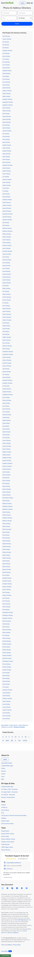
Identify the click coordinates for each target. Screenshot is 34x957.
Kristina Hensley (7, 655)
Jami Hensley (6, 125)
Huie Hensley (6, 36)
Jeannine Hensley (7, 220)
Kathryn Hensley (7, 521)
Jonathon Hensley (7, 383)
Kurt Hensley (6, 673)
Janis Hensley (6, 159)
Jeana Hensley (6, 197)
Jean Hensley (6, 194)
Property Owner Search (7, 842)
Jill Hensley (6, 285)
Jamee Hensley (7, 116)
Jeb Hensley (6, 222)
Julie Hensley (6, 435)
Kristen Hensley (7, 644)
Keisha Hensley (7, 552)
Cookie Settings (5, 955)
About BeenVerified (6, 763)
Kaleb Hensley (6, 455)
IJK (26, 737)
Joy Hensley (6, 406)
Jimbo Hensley (6, 294)
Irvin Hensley (6, 65)
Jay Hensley (6, 188)
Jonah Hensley (6, 377)
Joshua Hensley (7, 400)
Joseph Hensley (7, 392)
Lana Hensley (6, 704)
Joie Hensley (6, 369)
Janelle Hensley (7, 145)
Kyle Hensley (6, 678)
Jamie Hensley (6, 128)
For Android (4, 794)
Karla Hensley (6, 486)
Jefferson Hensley (7, 231)
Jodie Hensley (6, 326)
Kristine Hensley (7, 658)
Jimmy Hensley (7, 300)
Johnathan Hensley (8, 351)
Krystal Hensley (7, 667)
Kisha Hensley (6, 632)
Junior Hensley (7, 440)
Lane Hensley (6, 713)
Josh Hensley (6, 397)
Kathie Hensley (7, 515)
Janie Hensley (6, 156)
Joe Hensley (6, 331)
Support (3, 805)
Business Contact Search (8, 797)
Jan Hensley (6, 133)
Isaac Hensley (6, 68)
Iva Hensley (6, 76)
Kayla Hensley (6, 541)
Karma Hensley (7, 489)
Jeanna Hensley (7, 208)
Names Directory (23, 725)
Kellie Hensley (6, 564)
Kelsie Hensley (7, 572)
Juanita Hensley (7, 414)
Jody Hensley (6, 328)
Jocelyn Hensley (7, 320)
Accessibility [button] (4, 951)
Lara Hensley (6, 718)
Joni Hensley (6, 386)
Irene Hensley (6, 56)
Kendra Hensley (7, 581)
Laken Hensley (7, 701)
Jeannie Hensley (7, 217)
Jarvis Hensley (6, 174)
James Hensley (7, 119)
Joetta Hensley (7, 340)
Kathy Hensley (6, 523)
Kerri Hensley (6, 601)
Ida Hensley (6, 45)
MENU (28, 3)
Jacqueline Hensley (8, 102)
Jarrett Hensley (7, 171)
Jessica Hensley (7, 274)
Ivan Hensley (6, 79)
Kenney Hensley (7, 586)
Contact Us (4, 807)
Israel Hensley (6, 73)
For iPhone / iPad (6, 789)
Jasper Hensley (7, 185)
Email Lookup (5, 836)
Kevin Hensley (6, 607)
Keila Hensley (6, 549)
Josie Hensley (6, 403)
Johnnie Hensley (7, 363)
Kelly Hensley (6, 566)
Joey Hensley (6, 343)
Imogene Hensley (7, 50)
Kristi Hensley (6, 647)
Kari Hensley (6, 478)
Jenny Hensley (6, 248)
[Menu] (32, 3)
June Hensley (6, 437)
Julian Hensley (6, 432)
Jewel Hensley (6, 280)
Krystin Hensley (7, 670)
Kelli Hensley (6, 561)
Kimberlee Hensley (8, 612)
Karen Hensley (6, 475)
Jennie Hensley (7, 242)
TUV (19, 741)
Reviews (3, 771)
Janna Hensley (6, 162)
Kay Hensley (6, 535)
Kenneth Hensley (7, 584)
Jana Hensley (6, 136)
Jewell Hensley (7, 283)
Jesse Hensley (6, 271)
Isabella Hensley (7, 70)
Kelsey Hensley (7, 569)
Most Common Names (7, 823)
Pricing (3, 768)
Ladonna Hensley (7, 698)
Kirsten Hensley (7, 629)
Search (17, 24)
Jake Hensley (6, 113)
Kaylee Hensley (7, 543)
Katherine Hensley (7, 509)
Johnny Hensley (7, 366)
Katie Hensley (6, 526)
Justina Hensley (7, 446)
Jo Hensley (5, 303)
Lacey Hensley (6, 693)
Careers (3, 774)
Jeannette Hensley (7, 214)
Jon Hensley (6, 374)
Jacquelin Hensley (7, 99)
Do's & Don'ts (5, 810)
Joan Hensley (6, 306)
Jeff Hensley (6, 225)
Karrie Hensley (6, 492)
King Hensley (6, 624)
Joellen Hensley (7, 337)
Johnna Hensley (7, 360)
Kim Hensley (6, 609)
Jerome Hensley (7, 260)
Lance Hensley (6, 707)
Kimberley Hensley (8, 615)
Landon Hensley (7, 710)
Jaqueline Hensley (7, 165)
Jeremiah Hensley (7, 251)
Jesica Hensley (6, 265)
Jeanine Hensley (7, 205)
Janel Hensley (6, 142)
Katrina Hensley (7, 529)
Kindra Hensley (7, 621)
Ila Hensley (6, 47)
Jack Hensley (6, 85)
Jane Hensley (6, 139)
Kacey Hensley (6, 449)
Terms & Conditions (13, 932)
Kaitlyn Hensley (7, 452)
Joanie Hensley (7, 308)
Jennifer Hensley (7, 245)
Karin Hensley (6, 480)
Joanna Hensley (7, 314)
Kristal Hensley (7, 641)
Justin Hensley (6, 443)
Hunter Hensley (7, 39)
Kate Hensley (6, 500)
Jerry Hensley (6, 263)
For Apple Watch (6, 792)
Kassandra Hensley (8, 498)
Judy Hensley (6, 423)
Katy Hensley (6, 532)
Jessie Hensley (6, 277)
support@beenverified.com (14, 863)
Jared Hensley (6, 168)
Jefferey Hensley (7, 228)
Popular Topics (5, 821)
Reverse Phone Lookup (7, 833)
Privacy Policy (16, 945)
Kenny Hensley (7, 589)
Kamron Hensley (7, 466)
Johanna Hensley (7, 346)
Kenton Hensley (7, 595)
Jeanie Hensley (7, 202)
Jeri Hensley (6, 257)
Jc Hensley (5, 191)
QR (12, 741)
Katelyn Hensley (7, 503)
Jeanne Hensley (7, 211)
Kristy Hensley (6, 664)
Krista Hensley (6, 638)
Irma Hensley (6, 62)
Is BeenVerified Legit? (7, 766)
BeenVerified (4, 725)
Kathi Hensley (6, 512)
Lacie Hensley (6, 695)
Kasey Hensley (7, 495)
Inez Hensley (6, 53)
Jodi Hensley (6, 323)
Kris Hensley (6, 635)
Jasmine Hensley (7, 179)
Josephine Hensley (8, 394)
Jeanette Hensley (7, 199)
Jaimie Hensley (7, 111)
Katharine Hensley (7, 506)
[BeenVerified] (7, 3)
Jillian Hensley (6, 288)
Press (2, 776)
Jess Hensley (6, 268)
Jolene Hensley (7, 371)
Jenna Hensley (6, 240)
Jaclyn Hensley (7, 93)
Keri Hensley (6, 598)
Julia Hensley (6, 429)
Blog (2, 779)
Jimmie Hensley (7, 297)
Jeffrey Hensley (7, 237)
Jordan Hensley (7, 389)
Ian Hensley (6, 42)
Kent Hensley (6, 592)
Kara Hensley (6, 472)
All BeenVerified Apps (7, 786)
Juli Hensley (6, 426)
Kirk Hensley (6, 627)
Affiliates (3, 818)
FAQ (2, 813)
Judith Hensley (7, 420)
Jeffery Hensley (7, 234)
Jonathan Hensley (7, 380)
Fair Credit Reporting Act (21, 920)
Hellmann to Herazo (6, 727)
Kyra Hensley (6, 684)
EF (15, 737)
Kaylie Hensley (7, 546)
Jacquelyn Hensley (8, 105)
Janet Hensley (6, 148)
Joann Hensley (6, 311)
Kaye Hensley (6, 538)
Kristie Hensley (7, 650)
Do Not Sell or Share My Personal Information (14, 815)
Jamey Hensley (7, 122)
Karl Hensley (6, 483)
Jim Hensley (6, 291)
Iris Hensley (6, 59)
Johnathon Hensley (8, 354)
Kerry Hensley (6, 604)
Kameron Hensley (7, 463)
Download (15, 789)
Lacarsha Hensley (7, 690)
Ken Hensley (6, 575)
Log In (22, 3)
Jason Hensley (6, 182)
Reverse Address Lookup (8, 839)
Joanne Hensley (7, 317)
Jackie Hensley (6, 88)
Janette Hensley (7, 151)
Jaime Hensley (6, 108)
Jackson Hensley (7, 90)
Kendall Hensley (7, 578)
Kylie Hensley (6, 681)
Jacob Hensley (6, 96)
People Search (13, 725)
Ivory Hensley (6, 82)
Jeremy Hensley (7, 254)
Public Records (5, 844)
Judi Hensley (6, 417)
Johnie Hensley (7, 357)
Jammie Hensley (7, 131)
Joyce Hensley (6, 409)
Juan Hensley (6, 412)
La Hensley (6, 687)
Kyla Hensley (6, 675)
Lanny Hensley (7, 716)
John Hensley (6, 349)
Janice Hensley (6, 154)
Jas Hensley (6, 176)
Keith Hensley (6, 555)
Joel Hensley (6, 334)
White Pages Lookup (7, 847)
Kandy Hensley (7, 469)
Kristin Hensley (7, 652)
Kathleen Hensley (7, 518)
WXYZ (25, 741)
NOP (7, 741)
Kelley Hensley (7, 558)
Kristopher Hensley (8, 661)
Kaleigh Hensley (7, 457)
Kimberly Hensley (7, 618)
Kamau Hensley (7, 460)
